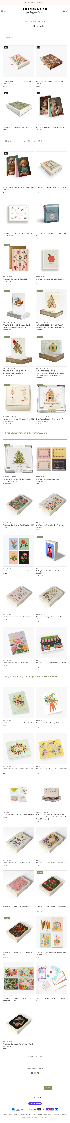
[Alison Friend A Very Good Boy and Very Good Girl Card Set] (18, 167)
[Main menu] (2, 11)
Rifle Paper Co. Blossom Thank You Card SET (51, 863)
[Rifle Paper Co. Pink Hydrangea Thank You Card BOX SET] (18, 213)
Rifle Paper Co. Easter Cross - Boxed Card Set (18, 723)
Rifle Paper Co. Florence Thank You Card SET (18, 525)
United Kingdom (34, 1097)
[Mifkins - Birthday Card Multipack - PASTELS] (51, 978)
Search (6, 1114)
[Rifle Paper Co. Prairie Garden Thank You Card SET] (51, 505)
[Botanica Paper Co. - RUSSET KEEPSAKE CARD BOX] (51, 61)
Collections (33, 21)
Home (26, 21)
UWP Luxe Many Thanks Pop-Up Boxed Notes (18, 815)
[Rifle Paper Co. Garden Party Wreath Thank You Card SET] (18, 1024)
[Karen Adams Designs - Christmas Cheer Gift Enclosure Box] (18, 399)
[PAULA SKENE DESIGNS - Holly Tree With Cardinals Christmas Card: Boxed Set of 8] (51, 305)
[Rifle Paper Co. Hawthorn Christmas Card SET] (18, 932)
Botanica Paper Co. (9, 79)
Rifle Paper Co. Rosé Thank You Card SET (17, 906)
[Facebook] (32, 1073)
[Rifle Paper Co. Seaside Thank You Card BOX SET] (51, 167)
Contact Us (56, 1114)
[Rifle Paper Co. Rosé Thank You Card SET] (18, 886)
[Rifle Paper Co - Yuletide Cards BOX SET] (18, 259)
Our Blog (63, 1114)
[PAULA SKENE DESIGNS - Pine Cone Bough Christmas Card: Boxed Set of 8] (18, 351)
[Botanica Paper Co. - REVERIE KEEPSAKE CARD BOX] (18, 61)
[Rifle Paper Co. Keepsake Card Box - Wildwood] (51, 459)
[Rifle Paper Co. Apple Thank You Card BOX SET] (51, 259)
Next (40, 1056)
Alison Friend (40, 125)
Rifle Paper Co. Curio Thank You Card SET (17, 863)
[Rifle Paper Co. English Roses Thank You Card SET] (51, 596)
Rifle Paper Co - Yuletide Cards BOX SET (16, 279)
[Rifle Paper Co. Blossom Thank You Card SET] (51, 842)
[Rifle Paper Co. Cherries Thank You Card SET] (18, 596)
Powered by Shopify (42, 1117)
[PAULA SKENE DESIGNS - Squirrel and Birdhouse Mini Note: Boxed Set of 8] (18, 305)
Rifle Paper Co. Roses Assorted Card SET (17, 571)
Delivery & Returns (26, 1114)
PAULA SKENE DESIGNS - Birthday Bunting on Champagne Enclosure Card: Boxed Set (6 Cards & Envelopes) (51, 817)
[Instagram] (35, 1073)
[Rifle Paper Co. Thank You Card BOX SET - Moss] (18, 107)
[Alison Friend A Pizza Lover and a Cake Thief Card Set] (51, 107)
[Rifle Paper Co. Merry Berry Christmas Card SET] (51, 886)
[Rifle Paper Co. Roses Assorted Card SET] (18, 551)
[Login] (64, 11)
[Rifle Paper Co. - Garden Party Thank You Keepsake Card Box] (18, 978)
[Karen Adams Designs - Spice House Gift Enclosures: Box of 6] (51, 399)
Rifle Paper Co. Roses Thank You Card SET (17, 663)
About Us (16, 1114)
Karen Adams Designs (9, 416)
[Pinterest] (38, 1073)
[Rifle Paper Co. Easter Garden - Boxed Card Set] (18, 748)
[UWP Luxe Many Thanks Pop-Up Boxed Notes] (18, 794)
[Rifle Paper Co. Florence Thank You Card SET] (18, 505)
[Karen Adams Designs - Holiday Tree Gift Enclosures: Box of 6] (18, 459)
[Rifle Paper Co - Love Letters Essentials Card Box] (51, 213)
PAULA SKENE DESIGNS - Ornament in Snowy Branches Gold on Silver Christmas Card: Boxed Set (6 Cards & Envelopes (50, 373)
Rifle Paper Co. (7, 125)
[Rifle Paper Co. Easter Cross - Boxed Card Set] (18, 702)
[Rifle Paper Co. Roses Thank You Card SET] (18, 642)
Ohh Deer (6, 812)
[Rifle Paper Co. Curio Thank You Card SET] (18, 842)
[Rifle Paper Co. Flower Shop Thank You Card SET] (51, 642)
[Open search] (5, 11)
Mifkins (38, 996)
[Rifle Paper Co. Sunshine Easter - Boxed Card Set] (51, 748)
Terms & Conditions (37, 1114)
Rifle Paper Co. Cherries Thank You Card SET (18, 617)
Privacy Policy (47, 1114)
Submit (48, 1088)
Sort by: (5, 34)
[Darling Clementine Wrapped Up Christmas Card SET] (51, 551)
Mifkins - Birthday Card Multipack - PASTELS (51, 998)
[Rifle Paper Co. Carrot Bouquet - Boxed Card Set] (51, 702)
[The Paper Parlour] (35, 11)
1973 (37, 568)
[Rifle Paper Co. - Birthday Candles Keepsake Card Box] (51, 932)
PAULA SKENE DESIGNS (9, 322)
